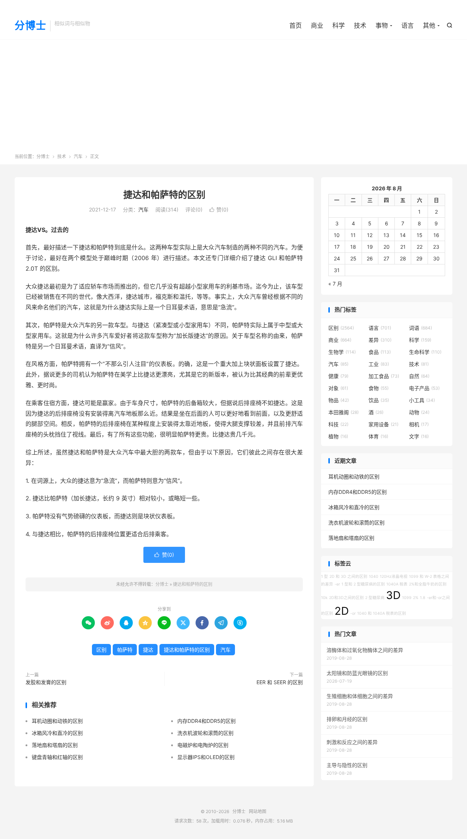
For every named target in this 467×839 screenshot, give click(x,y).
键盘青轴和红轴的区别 (57, 757)
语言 (407, 25)
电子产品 (424, 388)
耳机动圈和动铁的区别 (57, 721)
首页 (295, 25)
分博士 (30, 26)
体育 (378, 436)
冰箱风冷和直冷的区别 (57, 733)
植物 (338, 436)
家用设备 (383, 424)
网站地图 (257, 811)
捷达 (148, 650)
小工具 (422, 400)
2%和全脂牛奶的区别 (428, 584)
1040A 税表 (397, 584)
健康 (338, 376)
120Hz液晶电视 (394, 576)
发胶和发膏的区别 (46, 682)
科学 (338, 25)
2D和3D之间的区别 (346, 597)
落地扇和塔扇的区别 (55, 745)
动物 (419, 412)
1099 (407, 597)
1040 (373, 576)
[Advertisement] (233, 98)
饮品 (378, 400)
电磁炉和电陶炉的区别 (202, 745)
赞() (218, 209)
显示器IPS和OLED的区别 (206, 757)
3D (393, 595)
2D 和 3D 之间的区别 (348, 576)
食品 (379, 352)
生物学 (342, 352)
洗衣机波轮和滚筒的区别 (205, 733)
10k (324, 597)
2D (342, 611)
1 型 (324, 576)
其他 (429, 25)
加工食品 (383, 376)
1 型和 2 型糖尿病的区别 (363, 584)
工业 (378, 364)
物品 (338, 400)
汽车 (78, 156)
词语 (420, 328)
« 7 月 (335, 284)
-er (337, 584)
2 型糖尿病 (375, 597)
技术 (360, 25)
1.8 (422, 597)
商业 (317, 25)
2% (415, 597)
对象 (338, 388)
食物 (378, 388)
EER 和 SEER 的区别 (279, 682)
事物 (381, 25)
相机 (419, 424)
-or (353, 613)
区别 (101, 650)
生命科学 (425, 352)
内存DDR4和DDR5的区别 (206, 721)
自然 (419, 376)
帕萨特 (124, 650)
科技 (338, 424)
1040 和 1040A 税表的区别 (381, 613)
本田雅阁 (343, 412)
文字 (419, 436)
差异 (379, 340)
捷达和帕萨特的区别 (164, 194)
